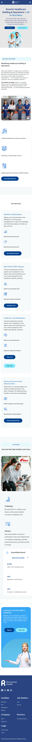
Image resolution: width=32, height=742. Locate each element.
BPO (2, 704)
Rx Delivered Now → (22, 718)
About (2, 718)
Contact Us (4, 721)
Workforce (3, 702)
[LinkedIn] (2, 690)
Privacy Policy (4, 730)
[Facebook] (8, 690)
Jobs (18, 702)
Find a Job (20, 28)
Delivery (3, 710)
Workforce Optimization (13, 214)
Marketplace (4, 707)
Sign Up (19, 704)
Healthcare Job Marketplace (14, 318)
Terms (2, 732)
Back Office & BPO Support (14, 267)
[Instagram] (11, 690)
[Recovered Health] (15, 2)
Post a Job (11, 28)
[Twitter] (5, 690)
